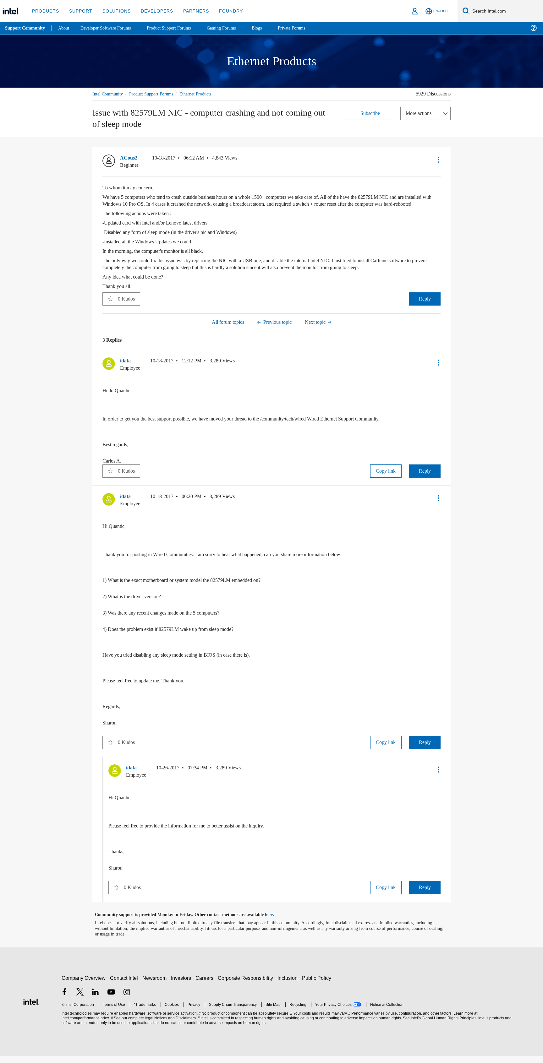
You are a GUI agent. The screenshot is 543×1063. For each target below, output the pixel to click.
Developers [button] (152, 11)
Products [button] (45, 11)
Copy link (386, 478)
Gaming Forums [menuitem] (232, 28)
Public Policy (317, 985)
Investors (182, 985)
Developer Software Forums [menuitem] (110, 28)
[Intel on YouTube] (111, 999)
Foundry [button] (223, 11)
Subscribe (370, 113)
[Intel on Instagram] (126, 999)
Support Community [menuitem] (25, 28)
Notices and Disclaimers (174, 1025)
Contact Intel (124, 985)
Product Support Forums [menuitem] (177, 28)
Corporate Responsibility (247, 985)
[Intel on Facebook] (64, 999)
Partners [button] (190, 11)
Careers (205, 985)
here (274, 922)
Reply (424, 305)
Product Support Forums (156, 93)
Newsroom (156, 985)
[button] (438, 159)
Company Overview (84, 985)
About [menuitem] (65, 28)
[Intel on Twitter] (80, 999)
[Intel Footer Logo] (31, 1007)
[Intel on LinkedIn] (95, 999)
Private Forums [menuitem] (305, 28)
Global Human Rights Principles (448, 1025)
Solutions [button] (113, 11)
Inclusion (289, 985)
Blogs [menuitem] (269, 28)
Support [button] (79, 11)
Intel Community (108, 93)
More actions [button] (420, 113)
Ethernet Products (205, 93)
